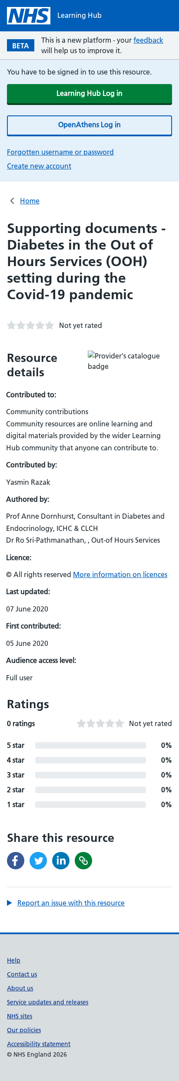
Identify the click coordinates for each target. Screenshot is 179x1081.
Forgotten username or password (60, 152)
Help (13, 960)
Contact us (22, 974)
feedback (148, 40)
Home (30, 200)
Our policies (24, 1030)
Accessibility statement (38, 1044)
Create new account (39, 166)
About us (20, 988)
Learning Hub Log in (89, 93)
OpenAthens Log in (89, 124)
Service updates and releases (47, 1002)
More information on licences (120, 574)
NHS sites (19, 1016)
